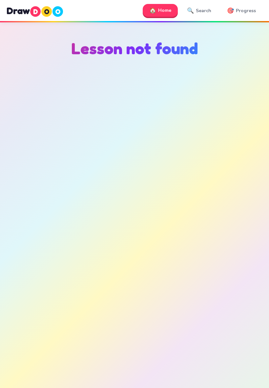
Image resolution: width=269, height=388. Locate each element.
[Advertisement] (134, 129)
